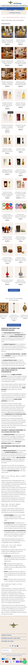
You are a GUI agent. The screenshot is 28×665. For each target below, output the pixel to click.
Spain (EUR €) (5, 650)
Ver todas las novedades (14, 325)
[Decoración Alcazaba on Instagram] (15, 646)
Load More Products (14, 290)
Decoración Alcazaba (10, 654)
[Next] (26, 312)
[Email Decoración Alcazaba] (10, 646)
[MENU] (2, 8)
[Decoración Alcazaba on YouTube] (18, 646)
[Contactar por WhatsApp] (25, 662)
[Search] (23, 8)
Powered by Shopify (17, 655)
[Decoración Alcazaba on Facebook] (13, 646)
